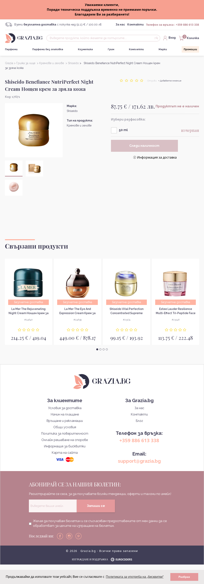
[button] (97, 349)
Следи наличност (144, 146)
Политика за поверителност (64, 433)
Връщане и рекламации (64, 421)
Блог (139, 421)
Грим (111, 49)
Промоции (190, 49)
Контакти (135, 24)
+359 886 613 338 (187, 24)
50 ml (123, 130)
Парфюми (11, 49)
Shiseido (72, 111)
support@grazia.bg (139, 461)
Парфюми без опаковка (47, 49)
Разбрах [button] (184, 576)
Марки (163, 49)
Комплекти (136, 49)
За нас (120, 24)
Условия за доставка (64, 408)
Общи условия (64, 427)
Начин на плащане (65, 414)
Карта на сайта (65, 453)
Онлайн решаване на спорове (64, 440)
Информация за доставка (157, 157)
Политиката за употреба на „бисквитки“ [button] (135, 576)
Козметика (85, 49)
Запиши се (96, 506)
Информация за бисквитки (64, 446)
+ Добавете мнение (169, 80)
